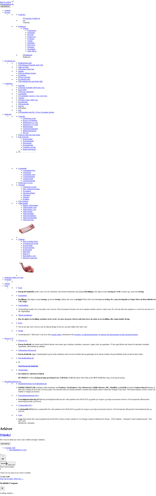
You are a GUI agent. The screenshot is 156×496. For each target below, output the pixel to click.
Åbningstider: (23, 370)
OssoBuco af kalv (29, 147)
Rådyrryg (26, 254)
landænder (31, 33)
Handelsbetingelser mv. (13, 382)
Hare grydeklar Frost (30, 241)
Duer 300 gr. (32, 51)
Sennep (21, 71)
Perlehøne (31, 43)
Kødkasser (22, 26)
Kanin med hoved (29, 149)
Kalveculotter (28, 139)
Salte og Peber (23, 67)
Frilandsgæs (31, 30)
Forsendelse (22, 296)
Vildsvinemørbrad (29, 216)
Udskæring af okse (29, 187)
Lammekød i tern (29, 175)
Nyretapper (27, 191)
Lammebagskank (29, 181)
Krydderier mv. (10, 61)
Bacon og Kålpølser (30, 120)
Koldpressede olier (25, 63)
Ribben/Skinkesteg (29, 131)
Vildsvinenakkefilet (30, 218)
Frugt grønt (22, 90)
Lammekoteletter (29, 177)
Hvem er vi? (9, 338)
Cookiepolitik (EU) (25, 405)
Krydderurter (23, 102)
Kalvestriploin (28, 145)
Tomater (21, 98)
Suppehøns (31, 49)
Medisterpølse (28, 127)
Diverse (7, 12)
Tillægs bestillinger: (25, 315)
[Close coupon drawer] (2, 488)
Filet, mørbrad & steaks (31, 189)
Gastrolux (21, 15)
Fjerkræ (25, 28)
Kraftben (26, 199)
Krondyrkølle (28, 246)
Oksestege (26, 195)
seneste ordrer (56, 335)
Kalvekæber (27, 143)
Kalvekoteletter (28, 141)
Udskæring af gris (29, 118)
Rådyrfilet (26, 252)
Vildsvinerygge (28, 220)
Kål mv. (21, 106)
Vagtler (30, 41)
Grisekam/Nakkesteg (30, 129)
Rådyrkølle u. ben (29, 256)
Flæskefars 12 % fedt (30, 125)
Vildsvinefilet (27, 212)
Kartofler (21, 86)
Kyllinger (30, 39)
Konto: (20, 331)
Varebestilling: (23, 305)
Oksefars (26, 197)
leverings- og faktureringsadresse (86, 335)
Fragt (6, 286)
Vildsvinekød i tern (30, 207)
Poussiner (30, 47)
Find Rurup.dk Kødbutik (28, 366)
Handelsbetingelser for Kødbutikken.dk (32, 384)
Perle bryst (31, 45)
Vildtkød (21, 239)
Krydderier (22, 75)
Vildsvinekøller (28, 214)
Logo (20, 415)
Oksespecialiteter (29, 193)
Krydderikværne (24, 79)
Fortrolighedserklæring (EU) (28, 395)
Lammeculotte (28, 179)
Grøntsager (9, 83)
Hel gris (26, 133)
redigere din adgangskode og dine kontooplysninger (119, 335)
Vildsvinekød (23, 203)
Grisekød (21, 116)
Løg (19, 110)
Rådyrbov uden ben (30, 258)
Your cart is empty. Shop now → (12, 479)
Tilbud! (7, 284)
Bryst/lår (30, 35)
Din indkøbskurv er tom (17, 450)
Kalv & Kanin (23, 137)
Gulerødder (22, 94)
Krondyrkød (27, 250)
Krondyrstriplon (28, 248)
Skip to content (5, 2)
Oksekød (21, 185)
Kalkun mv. (31, 37)
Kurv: (20, 323)
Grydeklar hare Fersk (30, 243)
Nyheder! (8, 280)
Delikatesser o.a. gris (30, 122)
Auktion (8, 10)
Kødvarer (8, 114)
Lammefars (27, 172)
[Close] (1, 454)
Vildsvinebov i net (29, 209)
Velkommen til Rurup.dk (27, 350)
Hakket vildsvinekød (30, 205)
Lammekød (22, 168)
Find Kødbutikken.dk (26, 358)
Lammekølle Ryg (29, 170)
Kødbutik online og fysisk (14, 277)
